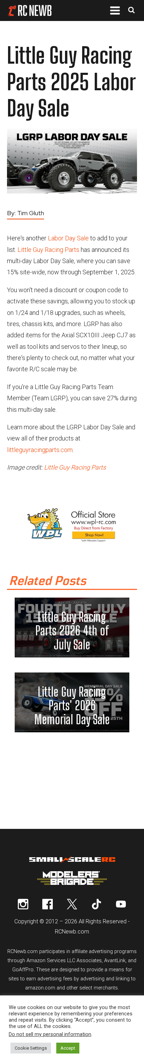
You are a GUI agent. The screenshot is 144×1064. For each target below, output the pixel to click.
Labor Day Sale (68, 238)
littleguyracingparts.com (40, 449)
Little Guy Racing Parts (48, 249)
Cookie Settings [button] (31, 1048)
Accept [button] (67, 1048)
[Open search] (131, 10)
